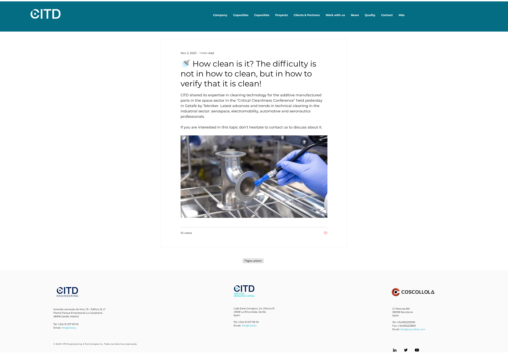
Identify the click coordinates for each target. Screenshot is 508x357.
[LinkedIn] (394, 350)
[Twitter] (405, 350)
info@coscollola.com (412, 329)
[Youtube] (417, 350)
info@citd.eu (68, 327)
